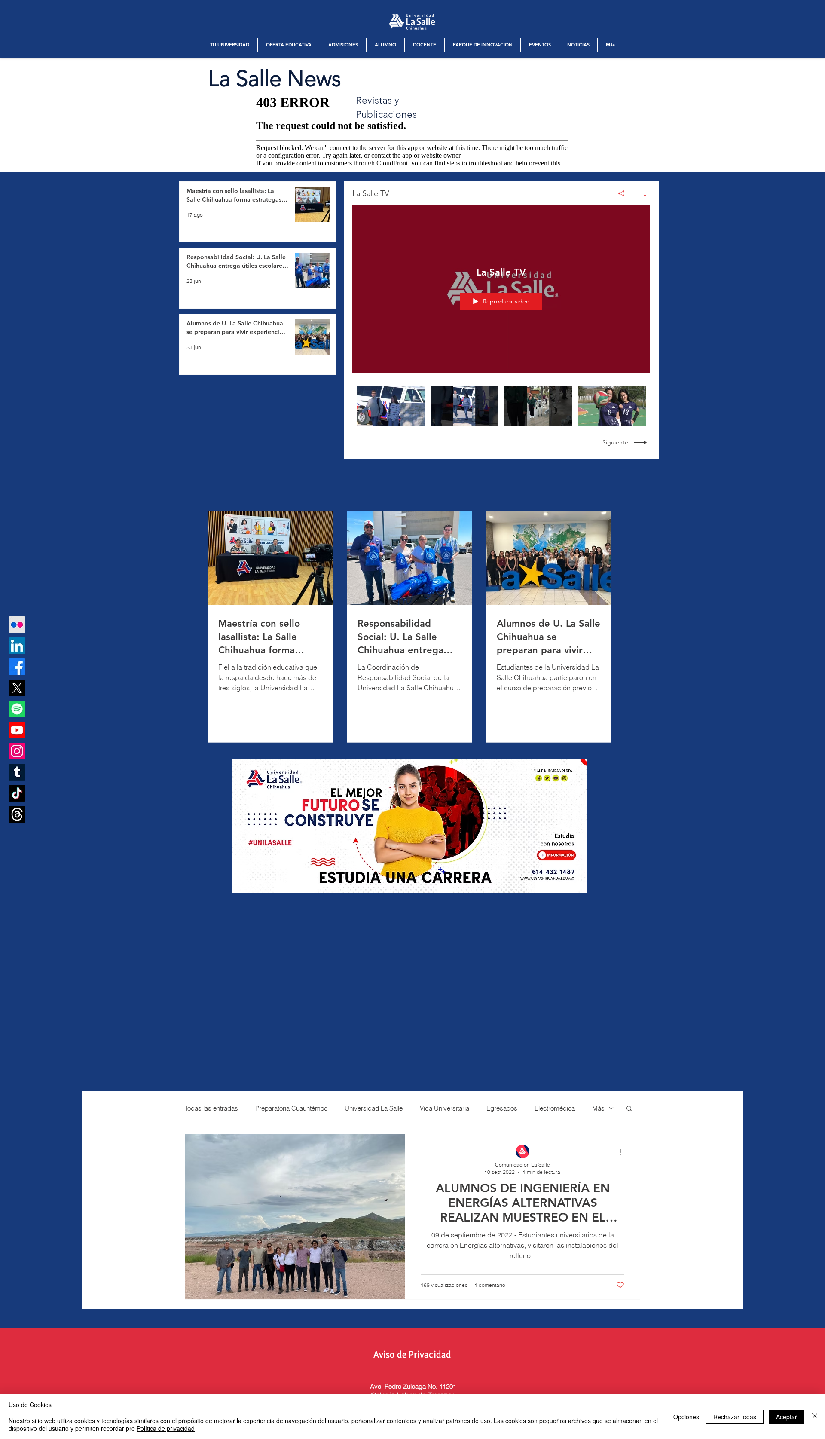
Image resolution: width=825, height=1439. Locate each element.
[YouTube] (17, 730)
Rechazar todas (734, 1416)
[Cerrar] (815, 1416)
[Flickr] (17, 624)
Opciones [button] (686, 1416)
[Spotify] (17, 709)
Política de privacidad (166, 1428)
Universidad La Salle (374, 1108)
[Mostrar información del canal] (641, 193)
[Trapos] (17, 814)
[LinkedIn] (17, 645)
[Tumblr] (17, 772)
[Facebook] (17, 666)
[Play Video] (390, 405)
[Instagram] (17, 751)
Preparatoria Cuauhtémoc (291, 1108)
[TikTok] (17, 793)
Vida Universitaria (444, 1108)
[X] (17, 688)
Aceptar (786, 1416)
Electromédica (555, 1108)
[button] (229, 45)
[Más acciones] (623, 1152)
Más (598, 1108)
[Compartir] (621, 193)
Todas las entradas (211, 1108)
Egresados (501, 1108)
